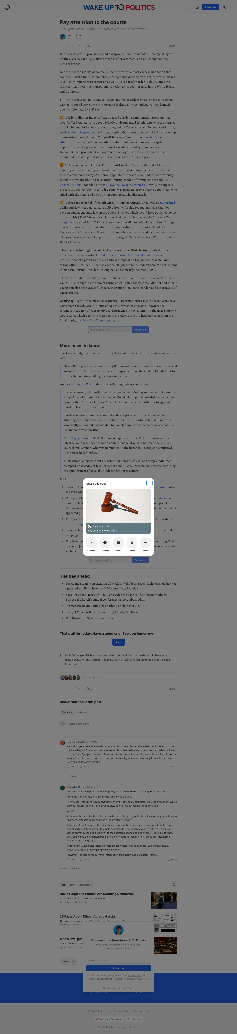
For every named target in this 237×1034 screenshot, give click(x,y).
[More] (145, 542)
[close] (149, 483)
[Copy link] (91, 542)
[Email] (118, 542)
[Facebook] (105, 542)
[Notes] (132, 542)
